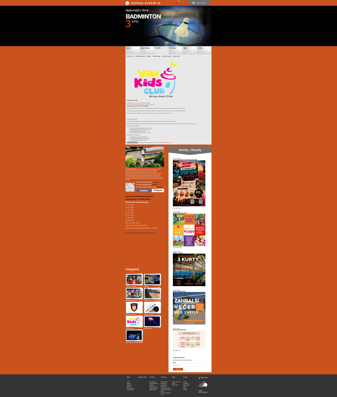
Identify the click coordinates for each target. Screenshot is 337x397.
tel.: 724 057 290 (131, 104)
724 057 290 (158, 142)
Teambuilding (164, 382)
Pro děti (158, 48)
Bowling (129, 386)
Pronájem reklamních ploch (166, 393)
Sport (128, 48)
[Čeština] (178, 1)
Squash (128, 383)
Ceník (184, 386)
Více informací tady (177, 247)
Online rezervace (201, 3)
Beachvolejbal (130, 388)
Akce (185, 48)
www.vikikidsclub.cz (149, 104)
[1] (134, 293)
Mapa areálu (186, 385)
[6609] (134, 335)
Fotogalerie (186, 383)
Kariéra (185, 382)
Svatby (173, 383)
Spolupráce (163, 386)
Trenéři (185, 388)
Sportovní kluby (157, 56)
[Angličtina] (182, 1)
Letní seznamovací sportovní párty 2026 (185, 159)
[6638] (134, 307)
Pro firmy (172, 48)
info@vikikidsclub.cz (140, 104)
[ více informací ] (177, 208)
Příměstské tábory (140, 56)
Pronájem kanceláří (165, 388)
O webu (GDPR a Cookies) (203, 391)
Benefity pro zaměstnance (164, 384)
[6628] (152, 307)
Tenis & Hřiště (130, 389)
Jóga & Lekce (145, 48)
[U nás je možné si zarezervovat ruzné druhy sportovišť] (152, 293)
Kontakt (185, 389)
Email (174, 362)
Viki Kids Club (130, 56)
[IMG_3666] (152, 321)
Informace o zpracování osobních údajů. (182, 360)
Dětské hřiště (176, 56)
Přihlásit (178, 369)
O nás (200, 48)
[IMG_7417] (152, 279)
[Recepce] (134, 279)
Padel (128, 382)
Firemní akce (175, 385)
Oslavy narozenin (166, 56)
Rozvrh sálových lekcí (179, 330)
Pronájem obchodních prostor (166, 390)
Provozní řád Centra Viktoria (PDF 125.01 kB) (140, 233)
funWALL (149, 56)
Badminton (129, 385)
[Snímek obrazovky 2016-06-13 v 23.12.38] (134, 321)
